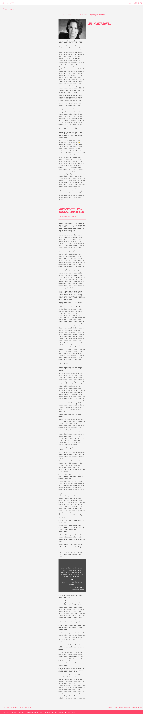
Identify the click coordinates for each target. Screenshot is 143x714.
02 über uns (16, 712)
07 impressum (70, 712)
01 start (7, 712)
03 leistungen (27, 712)
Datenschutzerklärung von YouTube (72, 574)
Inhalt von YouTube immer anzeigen (72, 583)
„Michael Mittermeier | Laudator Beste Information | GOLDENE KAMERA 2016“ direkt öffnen (72, 587)
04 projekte (39, 712)
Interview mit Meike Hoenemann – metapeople (124, 707)
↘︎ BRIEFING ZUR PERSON (67, 216)
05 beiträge (49, 712)
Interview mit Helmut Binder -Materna (16, 707)
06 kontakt (59, 712)
